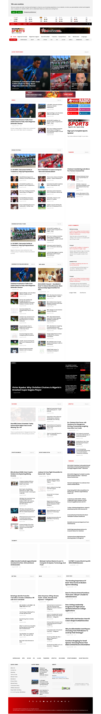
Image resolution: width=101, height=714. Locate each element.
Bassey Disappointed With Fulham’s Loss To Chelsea (26, 349)
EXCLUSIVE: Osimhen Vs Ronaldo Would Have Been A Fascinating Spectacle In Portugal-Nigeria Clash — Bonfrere (78, 467)
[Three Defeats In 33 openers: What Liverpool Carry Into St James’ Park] (42, 426)
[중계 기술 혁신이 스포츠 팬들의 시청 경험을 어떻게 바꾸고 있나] (14, 606)
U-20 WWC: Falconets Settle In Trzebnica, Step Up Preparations (60, 67)
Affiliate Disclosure (15, 687)
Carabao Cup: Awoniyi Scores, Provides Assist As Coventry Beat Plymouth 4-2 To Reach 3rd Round (27, 319)
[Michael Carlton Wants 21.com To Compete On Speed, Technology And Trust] (53, 551)
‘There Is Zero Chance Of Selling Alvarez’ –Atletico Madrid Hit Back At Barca (55, 177)
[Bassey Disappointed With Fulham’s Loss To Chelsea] (14, 350)
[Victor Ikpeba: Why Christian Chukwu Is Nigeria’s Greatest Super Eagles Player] (37, 379)
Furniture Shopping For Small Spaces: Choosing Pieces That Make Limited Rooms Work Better (77, 643)
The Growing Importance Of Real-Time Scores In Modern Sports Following (75, 583)
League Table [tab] (72, 292)
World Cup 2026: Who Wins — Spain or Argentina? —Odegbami (54, 638)
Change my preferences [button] (30, 12)
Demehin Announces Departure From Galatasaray (78, 522)
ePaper (25, 24)
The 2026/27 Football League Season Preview (71, 366)
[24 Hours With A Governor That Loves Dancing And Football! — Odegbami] (42, 623)
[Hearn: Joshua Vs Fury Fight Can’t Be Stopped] (42, 489)
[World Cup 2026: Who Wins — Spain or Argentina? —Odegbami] (42, 638)
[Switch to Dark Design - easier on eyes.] (87, 23)
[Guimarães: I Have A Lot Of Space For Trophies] (42, 199)
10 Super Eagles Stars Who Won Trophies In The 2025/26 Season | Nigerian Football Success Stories (71, 388)
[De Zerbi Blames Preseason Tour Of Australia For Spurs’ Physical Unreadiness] (14, 199)
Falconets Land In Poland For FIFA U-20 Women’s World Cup (54, 191)
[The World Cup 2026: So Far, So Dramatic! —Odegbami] (42, 646)
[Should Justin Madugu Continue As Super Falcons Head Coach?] (85, 377)
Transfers (54, 36)
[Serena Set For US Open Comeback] (42, 496)
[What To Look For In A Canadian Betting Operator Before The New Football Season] (14, 627)
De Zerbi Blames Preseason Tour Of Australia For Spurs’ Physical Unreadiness (26, 198)
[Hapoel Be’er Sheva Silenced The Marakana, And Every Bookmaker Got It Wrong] (42, 418)
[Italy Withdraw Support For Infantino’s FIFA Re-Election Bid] (80, 82)
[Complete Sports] (18, 31)
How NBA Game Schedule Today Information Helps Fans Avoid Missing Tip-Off (22, 425)
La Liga (63, 39)
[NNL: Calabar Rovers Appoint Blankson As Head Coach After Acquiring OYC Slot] (42, 303)
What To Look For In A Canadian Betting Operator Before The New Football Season (27, 627)
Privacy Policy (14, 681)
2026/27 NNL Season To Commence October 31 (53, 350)
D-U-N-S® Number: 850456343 (18, 692)
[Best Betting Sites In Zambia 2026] (14, 620)
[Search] (89, 24)
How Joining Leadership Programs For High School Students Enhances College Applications (75, 608)
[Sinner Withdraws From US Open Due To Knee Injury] (42, 512)
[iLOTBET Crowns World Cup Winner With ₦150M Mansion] (82, 551)
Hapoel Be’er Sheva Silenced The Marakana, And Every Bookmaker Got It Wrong (54, 418)
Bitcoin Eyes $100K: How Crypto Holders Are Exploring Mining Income (22, 474)
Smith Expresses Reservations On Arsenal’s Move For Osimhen (77, 530)
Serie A (70, 39)
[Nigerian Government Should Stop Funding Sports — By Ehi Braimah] (42, 410)
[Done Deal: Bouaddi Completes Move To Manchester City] (42, 185)
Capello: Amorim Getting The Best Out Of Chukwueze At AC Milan (54, 205)
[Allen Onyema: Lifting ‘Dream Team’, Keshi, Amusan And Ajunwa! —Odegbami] (50, 587)
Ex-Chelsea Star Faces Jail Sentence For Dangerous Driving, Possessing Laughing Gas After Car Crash (77, 425)
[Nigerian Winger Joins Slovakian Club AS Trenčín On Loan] (42, 114)
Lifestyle (53, 658)
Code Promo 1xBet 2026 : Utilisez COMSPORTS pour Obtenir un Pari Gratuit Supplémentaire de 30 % (77, 500)
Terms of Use (14, 674)
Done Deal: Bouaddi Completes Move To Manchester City (55, 184)
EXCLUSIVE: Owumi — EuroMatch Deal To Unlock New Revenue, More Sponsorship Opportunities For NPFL (79, 65)
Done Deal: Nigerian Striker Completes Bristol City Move (26, 334)
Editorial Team (14, 676)
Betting (12, 24)
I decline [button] (20, 12)
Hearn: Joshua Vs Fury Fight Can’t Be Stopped (54, 488)
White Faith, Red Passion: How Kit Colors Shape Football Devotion (77, 620)
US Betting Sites (83, 658)
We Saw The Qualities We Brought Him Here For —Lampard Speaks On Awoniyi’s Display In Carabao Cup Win (27, 302)
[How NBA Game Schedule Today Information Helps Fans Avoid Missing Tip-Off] (23, 415)
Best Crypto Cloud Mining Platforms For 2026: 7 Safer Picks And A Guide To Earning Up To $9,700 (27, 491)
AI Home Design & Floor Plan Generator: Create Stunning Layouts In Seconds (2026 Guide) (26, 526)
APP (29, 24)
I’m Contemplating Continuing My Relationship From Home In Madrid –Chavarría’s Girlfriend (83, 451)
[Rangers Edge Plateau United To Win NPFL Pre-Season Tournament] (42, 335)
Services (18, 24)
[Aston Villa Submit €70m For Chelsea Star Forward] (71, 195)
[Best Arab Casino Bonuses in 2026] (14, 642)
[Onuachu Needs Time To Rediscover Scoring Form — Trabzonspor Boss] (14, 327)
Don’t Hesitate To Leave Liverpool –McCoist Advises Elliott (60, 85)
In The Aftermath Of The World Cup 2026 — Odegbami (54, 630)
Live (69, 36)
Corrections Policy (15, 685)
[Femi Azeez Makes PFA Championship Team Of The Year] (14, 310)
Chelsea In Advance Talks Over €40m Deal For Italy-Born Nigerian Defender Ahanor (26, 84)
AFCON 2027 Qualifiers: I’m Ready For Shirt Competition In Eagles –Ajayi (54, 122)
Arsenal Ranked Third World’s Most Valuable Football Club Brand (77, 515)
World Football (45, 36)
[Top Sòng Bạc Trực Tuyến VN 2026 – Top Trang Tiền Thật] (14, 635)
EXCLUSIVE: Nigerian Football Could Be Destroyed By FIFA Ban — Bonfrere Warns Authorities (78, 475)
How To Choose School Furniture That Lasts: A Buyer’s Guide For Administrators (77, 595)
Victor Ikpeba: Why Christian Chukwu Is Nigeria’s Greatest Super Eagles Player (36, 388)
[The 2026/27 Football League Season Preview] (85, 367)
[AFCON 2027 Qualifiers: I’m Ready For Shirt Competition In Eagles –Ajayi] (42, 122)
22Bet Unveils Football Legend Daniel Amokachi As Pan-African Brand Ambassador (23, 563)
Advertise (13, 672)
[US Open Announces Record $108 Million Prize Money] (42, 519)
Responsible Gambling (16, 690)
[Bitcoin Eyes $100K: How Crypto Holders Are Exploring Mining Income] (23, 463)
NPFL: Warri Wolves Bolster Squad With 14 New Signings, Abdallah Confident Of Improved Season (54, 319)
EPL (57, 39)
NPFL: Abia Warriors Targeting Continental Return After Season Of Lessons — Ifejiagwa (54, 327)
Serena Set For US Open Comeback (53, 495)
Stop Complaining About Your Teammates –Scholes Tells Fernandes (26, 205)
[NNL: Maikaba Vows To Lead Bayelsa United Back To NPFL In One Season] (42, 343)
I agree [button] (13, 12)
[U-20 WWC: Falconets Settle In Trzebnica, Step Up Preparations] (60, 64)
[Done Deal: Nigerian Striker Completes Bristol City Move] (14, 335)
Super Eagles (23, 39)
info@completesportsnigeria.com (59, 677)
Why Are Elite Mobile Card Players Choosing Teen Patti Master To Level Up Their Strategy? (77, 631)
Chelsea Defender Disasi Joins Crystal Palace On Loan (82, 178)
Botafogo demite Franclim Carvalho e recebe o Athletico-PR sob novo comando (22, 598)
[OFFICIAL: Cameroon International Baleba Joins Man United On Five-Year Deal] (71, 185)
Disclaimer (13, 679)
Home (14, 36)
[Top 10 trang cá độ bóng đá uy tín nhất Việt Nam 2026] (14, 613)
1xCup (32, 39)
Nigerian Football (22, 36)
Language (84, 36)
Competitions (62, 36)
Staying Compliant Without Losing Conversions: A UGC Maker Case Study (26, 483)
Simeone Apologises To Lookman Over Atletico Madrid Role (78, 483)
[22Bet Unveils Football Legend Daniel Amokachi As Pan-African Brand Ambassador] (24, 551)
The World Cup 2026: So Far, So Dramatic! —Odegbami (54, 645)
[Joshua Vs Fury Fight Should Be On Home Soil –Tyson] (50, 463)
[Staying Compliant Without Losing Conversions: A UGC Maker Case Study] (14, 483)
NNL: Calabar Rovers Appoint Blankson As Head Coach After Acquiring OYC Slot (54, 303)
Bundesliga (79, 39)
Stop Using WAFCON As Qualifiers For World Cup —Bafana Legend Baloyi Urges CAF (78, 491)
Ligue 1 (87, 39)
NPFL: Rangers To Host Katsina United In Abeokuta (54, 310)
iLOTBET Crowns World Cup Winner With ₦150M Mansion (81, 562)
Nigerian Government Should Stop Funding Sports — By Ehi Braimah (54, 410)
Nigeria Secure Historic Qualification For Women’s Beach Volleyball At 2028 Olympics (53, 503)
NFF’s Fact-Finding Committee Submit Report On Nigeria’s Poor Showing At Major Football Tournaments (55, 130)
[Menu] (11, 37)
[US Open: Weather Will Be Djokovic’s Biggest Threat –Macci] (42, 481)
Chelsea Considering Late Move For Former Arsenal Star (78, 170)
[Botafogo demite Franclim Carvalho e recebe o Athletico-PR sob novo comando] (23, 587)
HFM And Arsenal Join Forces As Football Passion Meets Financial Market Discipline (27, 518)
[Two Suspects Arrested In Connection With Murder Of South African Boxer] (71, 435)
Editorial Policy (14, 683)
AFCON (45, 39)
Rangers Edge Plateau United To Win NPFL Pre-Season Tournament (54, 335)
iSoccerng (62, 658)
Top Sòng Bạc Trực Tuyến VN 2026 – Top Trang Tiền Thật (26, 634)
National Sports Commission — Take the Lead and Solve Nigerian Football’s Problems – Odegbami (55, 607)
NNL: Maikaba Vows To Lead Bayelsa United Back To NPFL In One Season (54, 343)
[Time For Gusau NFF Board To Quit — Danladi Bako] (42, 435)
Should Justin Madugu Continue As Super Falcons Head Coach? (71, 377)
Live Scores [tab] (83, 292)
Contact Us (13, 670)
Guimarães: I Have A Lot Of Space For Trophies (53, 198)
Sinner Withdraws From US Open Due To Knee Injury (53, 511)
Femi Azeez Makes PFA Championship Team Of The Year (26, 310)
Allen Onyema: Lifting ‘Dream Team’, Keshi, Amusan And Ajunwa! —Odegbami (48, 598)
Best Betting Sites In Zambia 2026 (26, 619)
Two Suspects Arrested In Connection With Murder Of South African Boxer (83, 435)
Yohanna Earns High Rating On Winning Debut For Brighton (76, 537)
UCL (51, 39)
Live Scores (13, 39)
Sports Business (72, 658)
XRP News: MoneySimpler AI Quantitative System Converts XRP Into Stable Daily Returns (27, 510)
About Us (13, 668)
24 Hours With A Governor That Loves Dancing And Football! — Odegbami (54, 623)
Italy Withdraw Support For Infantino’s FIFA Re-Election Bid (80, 85)
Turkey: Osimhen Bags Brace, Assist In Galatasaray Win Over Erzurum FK (78, 508)
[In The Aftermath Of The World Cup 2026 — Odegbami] (42, 631)
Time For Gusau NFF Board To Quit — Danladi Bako (54, 434)
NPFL (39, 39)
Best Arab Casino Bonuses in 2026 (26, 641)
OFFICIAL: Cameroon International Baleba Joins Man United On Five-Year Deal (83, 186)
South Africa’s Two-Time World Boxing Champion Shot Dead (82, 443)
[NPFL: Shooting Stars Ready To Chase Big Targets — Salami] (42, 296)
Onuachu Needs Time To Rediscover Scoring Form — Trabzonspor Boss (26, 327)
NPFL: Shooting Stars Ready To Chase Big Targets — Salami (54, 295)
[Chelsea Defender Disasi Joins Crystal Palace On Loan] (71, 178)
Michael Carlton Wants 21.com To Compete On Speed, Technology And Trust (53, 563)
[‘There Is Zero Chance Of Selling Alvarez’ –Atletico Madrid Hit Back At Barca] (42, 178)
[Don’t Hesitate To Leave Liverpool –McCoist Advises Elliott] (60, 82)
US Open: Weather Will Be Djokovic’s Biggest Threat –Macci (53, 481)
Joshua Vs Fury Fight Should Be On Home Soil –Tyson (50, 473)
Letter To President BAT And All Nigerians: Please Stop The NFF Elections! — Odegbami (54, 616)
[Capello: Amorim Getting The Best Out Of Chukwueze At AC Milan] (42, 206)
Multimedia (76, 36)
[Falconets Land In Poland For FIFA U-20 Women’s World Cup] (42, 192)
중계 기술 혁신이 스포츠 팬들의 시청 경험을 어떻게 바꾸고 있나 (27, 605)
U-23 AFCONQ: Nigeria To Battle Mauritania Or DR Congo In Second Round (55, 254)
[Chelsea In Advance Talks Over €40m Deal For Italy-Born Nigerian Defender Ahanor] (30, 73)
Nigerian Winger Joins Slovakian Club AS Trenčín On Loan (55, 113)
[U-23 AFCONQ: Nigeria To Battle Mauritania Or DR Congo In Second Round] (42, 254)
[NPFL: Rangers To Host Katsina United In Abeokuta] (42, 311)
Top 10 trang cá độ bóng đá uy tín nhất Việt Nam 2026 (27, 612)
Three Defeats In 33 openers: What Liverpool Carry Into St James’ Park (54, 426)
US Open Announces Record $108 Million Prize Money (54, 518)
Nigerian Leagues (34, 36)
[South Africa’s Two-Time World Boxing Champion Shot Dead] (71, 443)
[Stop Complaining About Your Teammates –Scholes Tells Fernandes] (14, 206)
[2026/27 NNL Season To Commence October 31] (42, 351)
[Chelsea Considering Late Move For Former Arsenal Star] (78, 160)
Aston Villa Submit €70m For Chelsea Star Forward (82, 194)
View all (86, 52)
